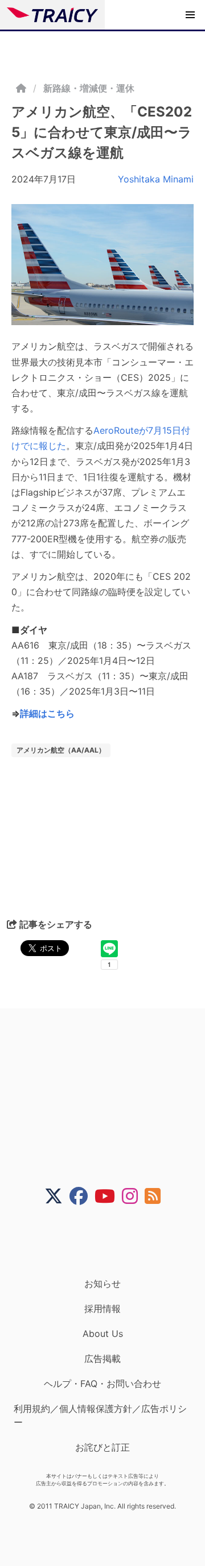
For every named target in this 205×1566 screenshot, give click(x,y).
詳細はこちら (47, 713)
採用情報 (102, 1308)
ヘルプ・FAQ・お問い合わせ (102, 1383)
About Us (103, 1333)
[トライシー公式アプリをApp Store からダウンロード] (109, 1241)
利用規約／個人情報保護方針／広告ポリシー (100, 1415)
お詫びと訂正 (102, 1447)
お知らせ (102, 1283)
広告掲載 (102, 1358)
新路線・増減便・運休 (88, 88)
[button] (190, 15)
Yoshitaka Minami (156, 179)
